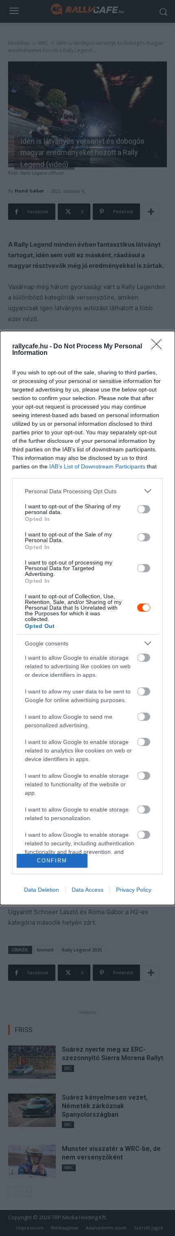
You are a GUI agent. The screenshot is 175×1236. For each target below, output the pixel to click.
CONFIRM (52, 861)
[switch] (143, 509)
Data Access (87, 889)
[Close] (159, 346)
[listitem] (87, 491)
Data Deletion (41, 889)
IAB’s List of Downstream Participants (97, 466)
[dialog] (87, 618)
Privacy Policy (133, 889)
